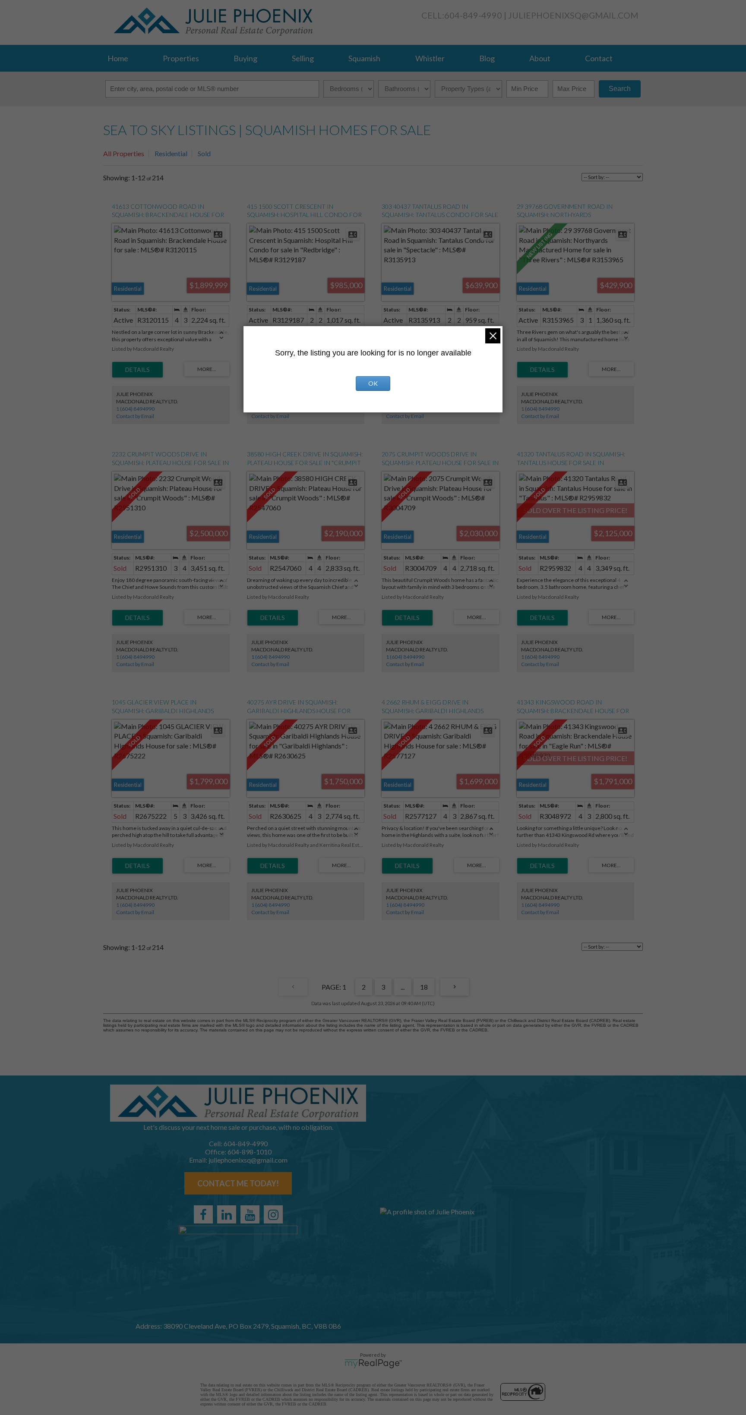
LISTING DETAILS (137, 369)
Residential (171, 153)
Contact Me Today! (238, 1183)
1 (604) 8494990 (135, 409)
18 (424, 987)
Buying (245, 58)
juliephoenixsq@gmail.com (573, 15)
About (539, 58)
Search (620, 88)
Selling (303, 58)
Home (117, 58)
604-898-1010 (250, 1152)
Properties (181, 58)
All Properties (123, 153)
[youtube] (249, 1214)
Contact (599, 58)
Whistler (430, 58)
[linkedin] (226, 1214)
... (403, 987)
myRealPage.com (373, 1364)
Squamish (364, 58)
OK (373, 383)
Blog (487, 58)
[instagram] (273, 1214)
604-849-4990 (473, 15)
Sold (204, 153)
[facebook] (203, 1214)
